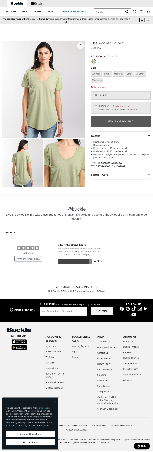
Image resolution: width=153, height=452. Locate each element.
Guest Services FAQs (107, 347)
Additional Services (55, 382)
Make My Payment (80, 346)
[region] (30, 423)
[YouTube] (134, 314)
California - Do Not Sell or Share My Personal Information (108, 400)
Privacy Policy (27, 425)
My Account (51, 346)
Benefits (75, 357)
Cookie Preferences (122, 425)
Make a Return (53, 368)
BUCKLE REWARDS (74, 11)
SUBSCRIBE (101, 311)
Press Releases (130, 368)
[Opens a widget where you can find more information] (141, 446)
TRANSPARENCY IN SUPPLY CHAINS (69, 425)
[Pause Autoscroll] (141, 20)
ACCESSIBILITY (99, 425)
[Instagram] (140, 308)
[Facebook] (122, 308)
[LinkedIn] (146, 308)
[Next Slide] (148, 20)
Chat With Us (103, 341)
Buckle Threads (131, 346)
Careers (127, 352)
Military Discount (54, 387)
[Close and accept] (54, 402)
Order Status (103, 358)
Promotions (103, 380)
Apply (74, 351)
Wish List (50, 357)
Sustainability (130, 363)
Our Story (128, 341)
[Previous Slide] (135, 20)
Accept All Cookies (30, 434)
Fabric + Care (99, 174)
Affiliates (127, 380)
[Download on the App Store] (19, 341)
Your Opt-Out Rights (107, 408)
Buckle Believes (131, 357)
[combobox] (110, 12)
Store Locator (103, 386)
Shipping (101, 374)
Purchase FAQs (104, 369)
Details (95, 135)
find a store (24, 310)
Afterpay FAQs (104, 391)
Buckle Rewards (53, 351)
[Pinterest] (128, 308)
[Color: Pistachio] (93, 61)
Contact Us (102, 352)
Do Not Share (30, 442)
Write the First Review (28, 258)
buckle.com (44, 408)
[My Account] (134, 12)
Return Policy (103, 363)
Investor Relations (132, 374)
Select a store (122, 106)
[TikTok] (134, 308)
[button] (11, 12)
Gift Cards (51, 362)
